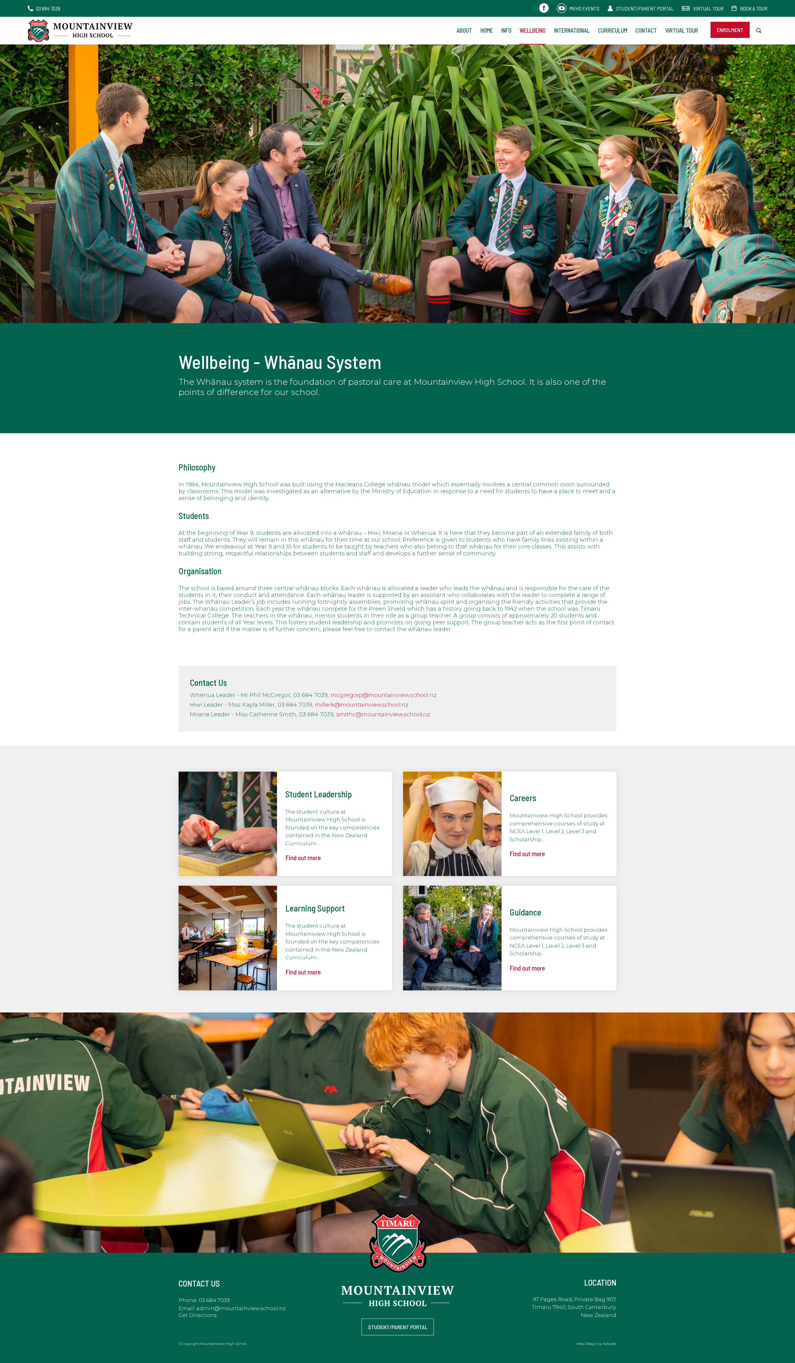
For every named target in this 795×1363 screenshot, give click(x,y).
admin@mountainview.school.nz (241, 1308)
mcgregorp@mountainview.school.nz (383, 695)
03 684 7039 (48, 8)
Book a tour (753, 8)
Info (506, 30)
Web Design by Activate (596, 1344)
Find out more (303, 857)
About (464, 30)
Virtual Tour (708, 8)
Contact (646, 30)
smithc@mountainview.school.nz (383, 714)
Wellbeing (533, 30)
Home (486, 30)
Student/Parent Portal (645, 8)
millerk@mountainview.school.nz (361, 704)
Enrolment (730, 29)
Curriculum (612, 30)
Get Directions (197, 1315)
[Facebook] (544, 8)
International (572, 30)
